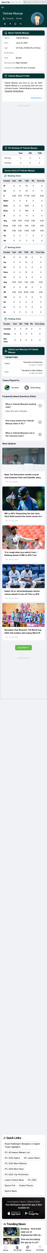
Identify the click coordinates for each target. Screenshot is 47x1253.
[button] (23, 460)
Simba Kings (18, 91)
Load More (22, 647)
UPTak (21, 2)
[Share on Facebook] (10, 24)
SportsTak (6, 2)
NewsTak (14, 2)
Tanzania (8, 91)
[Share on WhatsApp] (15, 24)
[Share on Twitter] (5, 24)
